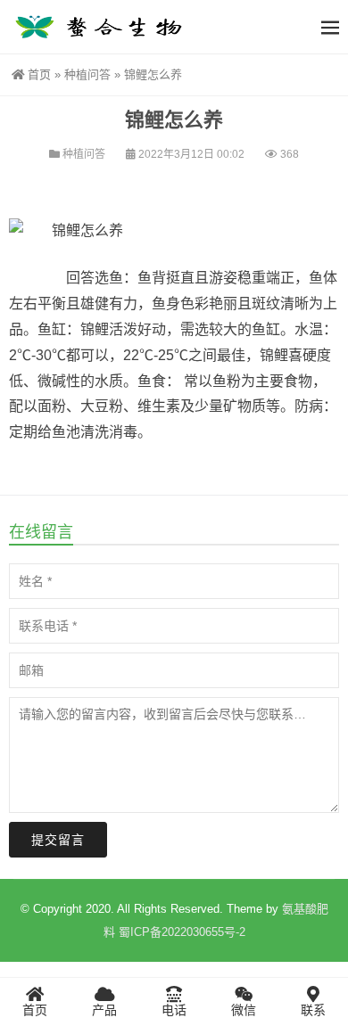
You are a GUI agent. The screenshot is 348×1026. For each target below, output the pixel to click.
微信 (243, 1010)
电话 (174, 1010)
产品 (104, 1010)
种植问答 (87, 74)
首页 (39, 74)
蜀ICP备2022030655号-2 (182, 932)
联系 (313, 1010)
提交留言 (58, 840)
